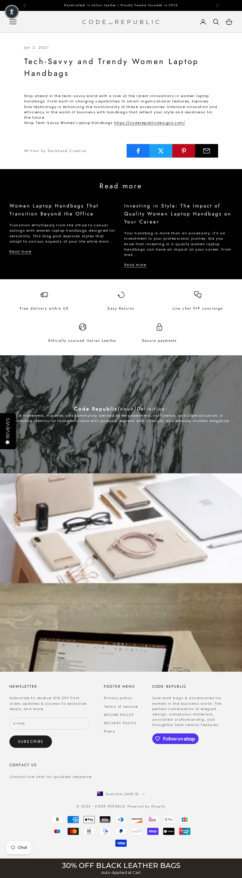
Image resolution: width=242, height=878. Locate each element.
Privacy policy (118, 698)
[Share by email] (206, 150)
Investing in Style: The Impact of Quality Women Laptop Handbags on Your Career (177, 213)
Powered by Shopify (146, 806)
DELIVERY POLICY (120, 723)
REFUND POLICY (119, 714)
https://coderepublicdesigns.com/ (149, 122)
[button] (12, 12)
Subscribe (30, 741)
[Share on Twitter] (161, 150)
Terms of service (121, 706)
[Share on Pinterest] (184, 150)
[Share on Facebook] (138, 150)
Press (109, 731)
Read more (20, 251)
